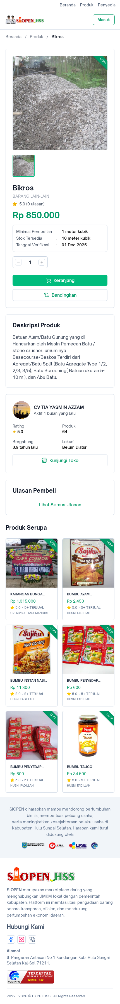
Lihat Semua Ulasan (60, 504)
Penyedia (107, 5)
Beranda (68, 5)
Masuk (103, 19)
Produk (86, 5)
